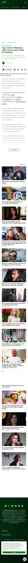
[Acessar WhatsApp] (6, 506)
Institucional (6, 535)
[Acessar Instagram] (12, 506)
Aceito (14, 552)
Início (3, 42)
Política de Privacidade (18, 539)
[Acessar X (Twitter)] (9, 506)
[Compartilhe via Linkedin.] (25, 70)
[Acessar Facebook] (16, 506)
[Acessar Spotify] (22, 506)
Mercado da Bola (15, 7)
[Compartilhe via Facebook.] (15, 70)
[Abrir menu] (2, 2)
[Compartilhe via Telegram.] (22, 70)
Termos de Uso (7, 539)
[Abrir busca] (25, 2)
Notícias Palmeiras (11, 42)
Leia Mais (14, 149)
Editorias (5, 531)
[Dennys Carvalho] (3, 62)
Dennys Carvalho (9, 63)
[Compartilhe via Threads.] (18, 70)
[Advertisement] (14, 25)
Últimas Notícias (5, 7)
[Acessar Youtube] (19, 506)
